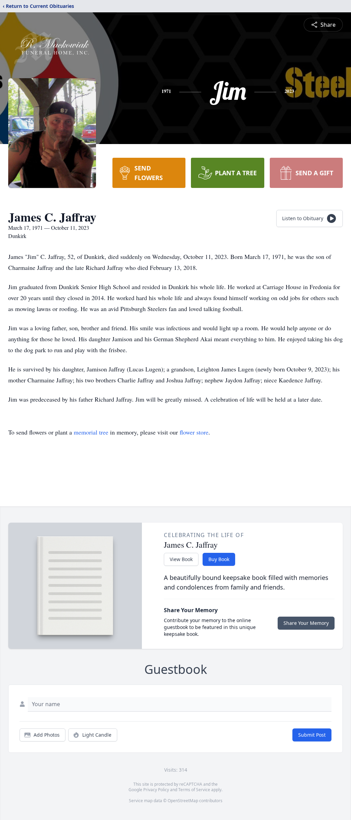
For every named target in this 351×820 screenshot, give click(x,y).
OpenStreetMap (183, 801)
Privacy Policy (156, 790)
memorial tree (91, 432)
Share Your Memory (306, 623)
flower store (194, 432)
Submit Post (312, 735)
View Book (181, 559)
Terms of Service (194, 790)
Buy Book (218, 559)
